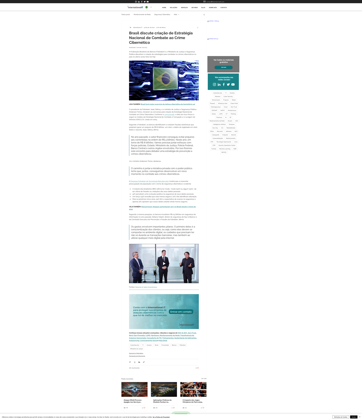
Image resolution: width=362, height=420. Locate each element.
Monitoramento (230, 138)
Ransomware (216, 100)
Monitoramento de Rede (142, 14)
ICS (222, 128)
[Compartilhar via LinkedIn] (139, 362)
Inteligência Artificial (219, 124)
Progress (226, 100)
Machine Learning (224, 149)
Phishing (233, 114)
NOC (236, 131)
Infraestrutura (232, 110)
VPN (211, 142)
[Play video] (164, 263)
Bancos (174, 345)
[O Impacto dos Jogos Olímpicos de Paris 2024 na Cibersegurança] (193, 389)
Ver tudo (204, 378)
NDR (235, 149)
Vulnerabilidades (217, 138)
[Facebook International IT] (142, 2)
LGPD (220, 114)
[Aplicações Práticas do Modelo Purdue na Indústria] (164, 389)
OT (227, 114)
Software (228, 131)
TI (142, 345)
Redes (234, 100)
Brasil (156, 345)
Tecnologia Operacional (223, 142)
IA (225, 117)
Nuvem (230, 121)
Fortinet (213, 149)
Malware (217, 96)
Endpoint (225, 135)
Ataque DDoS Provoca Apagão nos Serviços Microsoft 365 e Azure (132, 401)
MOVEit (224, 152)
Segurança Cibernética (162, 14)
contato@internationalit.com (215, 2)
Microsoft (220, 131)
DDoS (212, 131)
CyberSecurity (134, 345)
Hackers (149, 345)
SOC (236, 121)
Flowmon (219, 117)
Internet (233, 135)
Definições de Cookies (340, 417)
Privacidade (165, 345)
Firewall (212, 103)
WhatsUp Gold (222, 103)
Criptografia (215, 135)
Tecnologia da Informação (137, 356)
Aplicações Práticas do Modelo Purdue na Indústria (162, 401)
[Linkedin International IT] (139, 2)
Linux (235, 142)
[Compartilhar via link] (144, 362)
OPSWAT (214, 110)
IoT (230, 117)
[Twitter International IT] (145, 2)
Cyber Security (228, 96)
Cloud (225, 107)
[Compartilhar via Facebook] (130, 362)
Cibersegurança (216, 107)
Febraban (183, 345)
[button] (204, 14)
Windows (232, 124)
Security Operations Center (227, 145)
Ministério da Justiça (136, 349)
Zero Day (215, 128)
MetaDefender (231, 128)
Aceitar (354, 417)
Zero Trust (234, 107)
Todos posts (125, 14)
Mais (175, 14)
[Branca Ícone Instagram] (136, 2)
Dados (214, 114)
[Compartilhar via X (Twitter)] (134, 362)
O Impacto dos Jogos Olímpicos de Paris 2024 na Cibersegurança (192, 401)
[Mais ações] (198, 27)
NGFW (222, 110)
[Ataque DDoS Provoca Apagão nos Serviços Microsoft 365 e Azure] (134, 389)
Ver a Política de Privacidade (161, 417)
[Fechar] (360, 416)
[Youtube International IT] (147, 2)
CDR (214, 145)
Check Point (234, 103)
